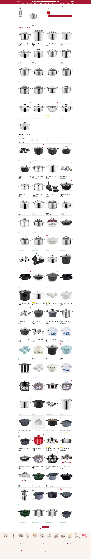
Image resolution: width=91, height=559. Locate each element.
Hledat (57, 1)
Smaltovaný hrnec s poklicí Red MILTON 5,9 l (38, 448)
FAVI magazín (44, 548)
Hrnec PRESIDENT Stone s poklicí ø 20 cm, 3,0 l (52, 158)
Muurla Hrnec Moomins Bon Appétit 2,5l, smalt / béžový (39, 357)
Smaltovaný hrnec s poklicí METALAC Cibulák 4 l (66, 339)
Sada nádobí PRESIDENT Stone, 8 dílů (23, 158)
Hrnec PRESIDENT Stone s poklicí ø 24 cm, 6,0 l (38, 158)
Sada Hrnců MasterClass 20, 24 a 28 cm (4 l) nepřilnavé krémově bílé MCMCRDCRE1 (56, 303)
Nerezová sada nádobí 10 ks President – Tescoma (52, 448)
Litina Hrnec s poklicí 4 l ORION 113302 (51, 285)
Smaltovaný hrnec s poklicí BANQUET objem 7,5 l (24, 303)
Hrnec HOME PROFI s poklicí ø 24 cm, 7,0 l (37, 194)
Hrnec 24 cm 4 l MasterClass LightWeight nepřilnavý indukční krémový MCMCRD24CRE (71, 303)
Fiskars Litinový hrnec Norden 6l (50, 430)
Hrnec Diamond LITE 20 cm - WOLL (50, 484)
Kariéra (19, 546)
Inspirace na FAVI (45, 547)
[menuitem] (19, 3)
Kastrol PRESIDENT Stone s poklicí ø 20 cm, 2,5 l (66, 158)
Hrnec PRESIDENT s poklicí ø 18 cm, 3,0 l (37, 61)
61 (30, 144)
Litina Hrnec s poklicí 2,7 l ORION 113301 (37, 321)
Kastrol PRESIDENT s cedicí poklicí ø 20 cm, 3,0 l (66, 116)
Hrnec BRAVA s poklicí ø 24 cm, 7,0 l (64, 321)
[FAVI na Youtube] (21, 550)
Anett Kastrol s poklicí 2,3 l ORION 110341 (37, 212)
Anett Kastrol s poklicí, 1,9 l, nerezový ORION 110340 (38, 303)
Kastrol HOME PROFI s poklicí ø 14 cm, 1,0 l (23, 194)
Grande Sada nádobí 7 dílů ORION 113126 (51, 194)
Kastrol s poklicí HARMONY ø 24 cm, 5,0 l (51, 61)
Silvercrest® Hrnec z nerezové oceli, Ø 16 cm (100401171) (25, 43)
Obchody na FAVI (45, 545)
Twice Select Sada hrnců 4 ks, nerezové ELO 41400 (66, 466)
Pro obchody (44, 549)
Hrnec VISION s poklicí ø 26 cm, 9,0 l (50, 212)
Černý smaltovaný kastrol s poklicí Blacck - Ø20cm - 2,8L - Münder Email (69, 484)
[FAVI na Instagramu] (20, 550)
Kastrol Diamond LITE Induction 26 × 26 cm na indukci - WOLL (68, 430)
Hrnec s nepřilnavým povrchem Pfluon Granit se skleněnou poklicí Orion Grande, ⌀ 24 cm (29, 339)
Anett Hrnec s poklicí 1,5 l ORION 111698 (51, 176)
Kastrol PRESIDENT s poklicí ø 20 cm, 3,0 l (37, 116)
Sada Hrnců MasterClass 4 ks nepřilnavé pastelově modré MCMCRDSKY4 (27, 357)
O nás (44, 544)
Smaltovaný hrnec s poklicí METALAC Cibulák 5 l (52, 339)
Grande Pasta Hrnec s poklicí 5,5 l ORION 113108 (52, 321)
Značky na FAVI (45, 546)
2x (49, 115)
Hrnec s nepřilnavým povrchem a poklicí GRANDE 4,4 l (53, 357)
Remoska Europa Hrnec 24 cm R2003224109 (65, 285)
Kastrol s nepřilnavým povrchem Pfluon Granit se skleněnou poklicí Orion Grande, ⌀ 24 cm (29, 466)
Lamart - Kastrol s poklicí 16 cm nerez (51, 116)
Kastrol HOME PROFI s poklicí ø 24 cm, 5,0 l (37, 176)
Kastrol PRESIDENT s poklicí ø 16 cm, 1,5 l (23, 116)
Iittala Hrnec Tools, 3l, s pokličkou (64, 448)
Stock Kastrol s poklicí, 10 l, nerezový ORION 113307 (52, 43)
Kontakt (20, 545)
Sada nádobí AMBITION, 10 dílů (64, 176)
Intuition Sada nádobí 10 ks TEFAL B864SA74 (38, 339)
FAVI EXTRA (44, 550)
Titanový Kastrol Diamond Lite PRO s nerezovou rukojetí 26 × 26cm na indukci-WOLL (29, 448)
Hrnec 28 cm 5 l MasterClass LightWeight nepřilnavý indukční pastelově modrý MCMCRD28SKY (72, 357)
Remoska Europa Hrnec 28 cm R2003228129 (24, 285)
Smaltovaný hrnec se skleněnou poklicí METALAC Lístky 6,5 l (40, 466)
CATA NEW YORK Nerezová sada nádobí (51, 412)
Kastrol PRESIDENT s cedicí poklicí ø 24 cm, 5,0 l (24, 61)
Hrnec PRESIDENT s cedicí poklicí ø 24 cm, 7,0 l (24, 212)
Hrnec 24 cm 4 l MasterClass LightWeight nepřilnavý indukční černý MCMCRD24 (28, 430)
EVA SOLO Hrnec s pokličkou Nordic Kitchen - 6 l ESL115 (39, 412)
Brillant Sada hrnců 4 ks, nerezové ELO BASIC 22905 (25, 484)
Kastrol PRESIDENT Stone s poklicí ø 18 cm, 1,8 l (24, 176)
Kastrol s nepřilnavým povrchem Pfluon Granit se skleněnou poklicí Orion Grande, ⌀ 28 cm (43, 285)
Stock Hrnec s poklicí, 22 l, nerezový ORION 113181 (38, 43)
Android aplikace (71, 544)
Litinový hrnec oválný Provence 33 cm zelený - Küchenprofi (39, 484)
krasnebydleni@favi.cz (22, 544)
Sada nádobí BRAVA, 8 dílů (21, 321)
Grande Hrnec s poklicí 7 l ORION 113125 (65, 194)
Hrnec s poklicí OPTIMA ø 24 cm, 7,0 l (64, 61)
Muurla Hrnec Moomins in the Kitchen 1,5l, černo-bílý (53, 466)
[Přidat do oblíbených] (30, 29)
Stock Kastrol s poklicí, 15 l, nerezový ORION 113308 (66, 43)
